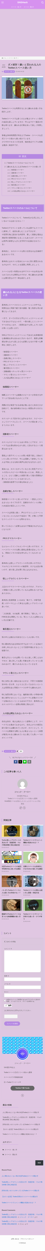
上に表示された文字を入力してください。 (18, 1010)
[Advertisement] (22, 32)
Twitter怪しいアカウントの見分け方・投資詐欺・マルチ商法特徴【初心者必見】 (22, 1118)
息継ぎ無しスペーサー (19, 176)
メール (7, 984)
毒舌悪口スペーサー (18, 185)
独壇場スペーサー (17, 170)
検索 (39, 1163)
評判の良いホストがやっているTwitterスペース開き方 (21, 1124)
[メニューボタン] (2, 2)
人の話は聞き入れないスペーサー (23, 191)
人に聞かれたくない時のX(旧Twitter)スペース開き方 (21, 1112)
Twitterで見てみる (22, 1088)
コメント (8, 949)
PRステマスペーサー (18, 179)
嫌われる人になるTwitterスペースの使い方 (24, 167)
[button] (15, 761)
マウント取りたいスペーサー (21, 188)
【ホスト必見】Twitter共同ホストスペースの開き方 (21, 1129)
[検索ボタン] (42, 2)
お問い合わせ (15, 1239)
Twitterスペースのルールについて (20, 163)
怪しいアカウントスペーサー (21, 182)
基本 (21, 751)
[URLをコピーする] (29, 761)
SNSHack (22, 2)
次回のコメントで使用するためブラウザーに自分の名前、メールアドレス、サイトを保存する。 (23, 1000)
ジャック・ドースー (23, 792)
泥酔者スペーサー (17, 173)
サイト (6, 992)
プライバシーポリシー (27, 1239)
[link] (20, 807)
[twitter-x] (24, 807)
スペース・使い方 (9, 71)
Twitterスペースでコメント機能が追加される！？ (20, 1134)
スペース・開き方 (11, 1154)
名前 (6, 976)
